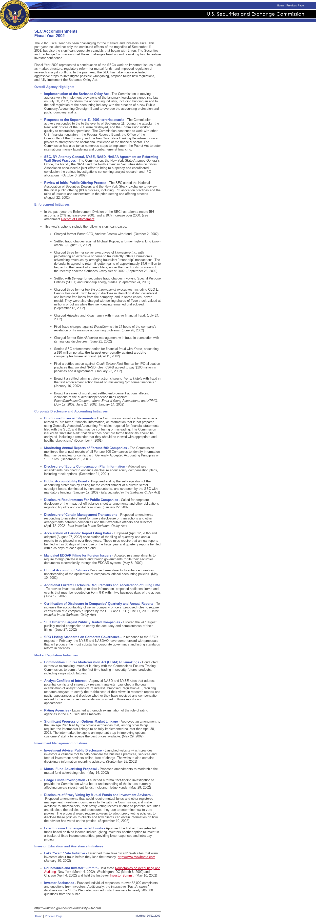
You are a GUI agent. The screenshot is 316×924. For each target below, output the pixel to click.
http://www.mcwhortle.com (136, 857)
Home (280, 5)
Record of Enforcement (77, 219)
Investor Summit (122, 875)
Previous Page (295, 5)
